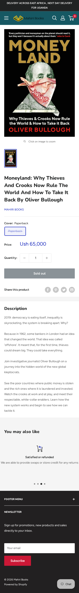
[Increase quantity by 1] (46, 258)
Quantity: (10, 258)
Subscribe (18, 561)
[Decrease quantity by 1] (24, 258)
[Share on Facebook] (48, 290)
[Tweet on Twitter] (64, 290)
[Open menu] (6, 18)
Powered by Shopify (15, 584)
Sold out (39, 273)
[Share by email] (72, 290)
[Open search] (54, 18)
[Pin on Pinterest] (56, 290)
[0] (71, 18)
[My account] (63, 18)
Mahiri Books (14, 209)
